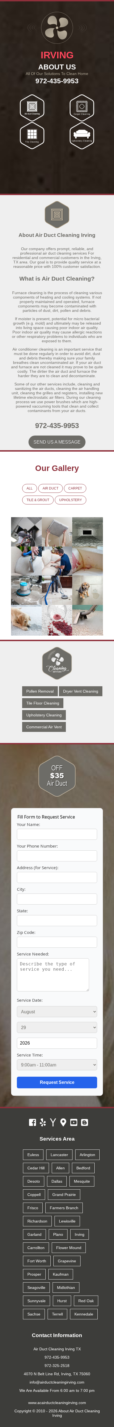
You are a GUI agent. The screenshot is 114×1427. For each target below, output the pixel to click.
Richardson (37, 1221)
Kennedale (83, 1314)
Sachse (33, 1314)
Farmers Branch (64, 1208)
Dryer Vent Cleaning (80, 691)
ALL (30, 488)
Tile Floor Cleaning (42, 703)
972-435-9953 (57, 81)
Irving (79, 1234)
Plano (58, 1234)
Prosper (34, 1274)
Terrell (57, 1314)
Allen (60, 1168)
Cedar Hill (36, 1168)
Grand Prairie (64, 1194)
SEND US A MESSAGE (57, 442)
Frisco (32, 1208)
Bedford (83, 1168)
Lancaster (59, 1155)
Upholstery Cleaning (44, 715)
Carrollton (36, 1247)
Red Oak (86, 1301)
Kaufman (61, 1274)
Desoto (33, 1181)
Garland (34, 1234)
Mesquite (82, 1181)
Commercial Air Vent (44, 727)
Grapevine (67, 1261)
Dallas (56, 1181)
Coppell (34, 1194)
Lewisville (67, 1221)
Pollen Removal (40, 691)
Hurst (62, 1301)
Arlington (87, 1155)
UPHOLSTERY (70, 500)
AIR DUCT (50, 488)
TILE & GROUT (38, 500)
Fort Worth (36, 1261)
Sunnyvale (36, 1301)
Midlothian (66, 1287)
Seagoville (36, 1287)
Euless (33, 1155)
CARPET (75, 488)
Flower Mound (68, 1247)
